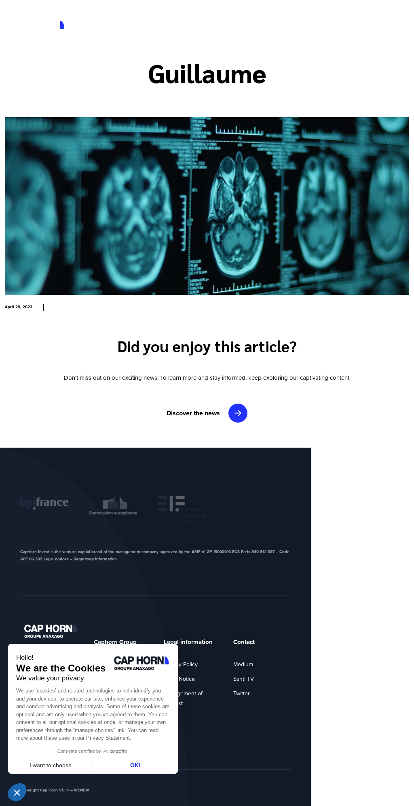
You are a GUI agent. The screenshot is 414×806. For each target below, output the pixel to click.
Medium (243, 664)
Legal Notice (179, 679)
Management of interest (183, 698)
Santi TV (243, 679)
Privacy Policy (181, 664)
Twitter (241, 693)
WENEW (81, 790)
